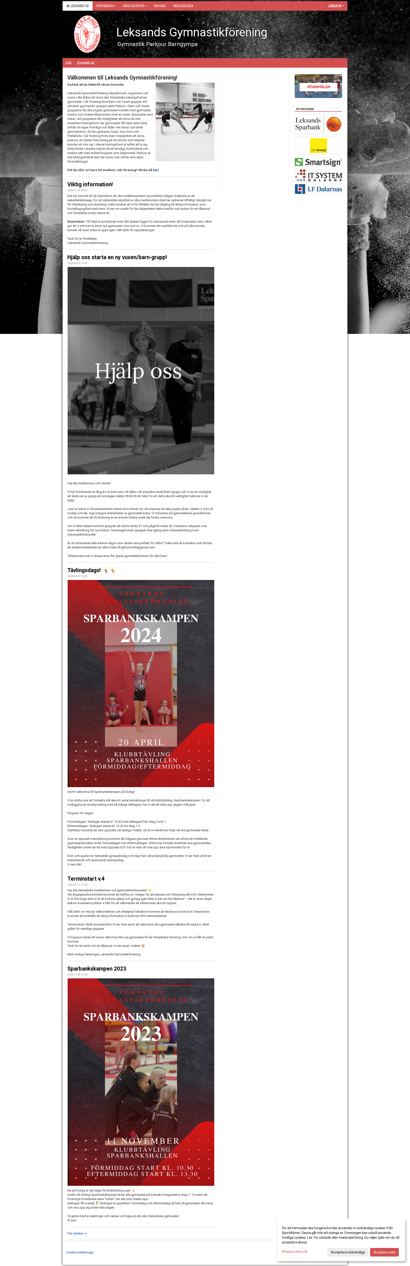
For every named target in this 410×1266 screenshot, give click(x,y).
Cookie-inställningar (79, 1252)
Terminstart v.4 (86, 879)
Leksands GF (79, 6)
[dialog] (341, 1240)
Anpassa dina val (294, 1251)
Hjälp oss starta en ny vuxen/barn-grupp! (117, 257)
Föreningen (104, 6)
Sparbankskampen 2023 (96, 969)
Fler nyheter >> (77, 1233)
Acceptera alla (384, 1252)
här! (156, 170)
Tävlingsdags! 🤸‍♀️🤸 (91, 570)
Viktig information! (90, 184)
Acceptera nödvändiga (348, 1252)
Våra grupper (133, 6)
